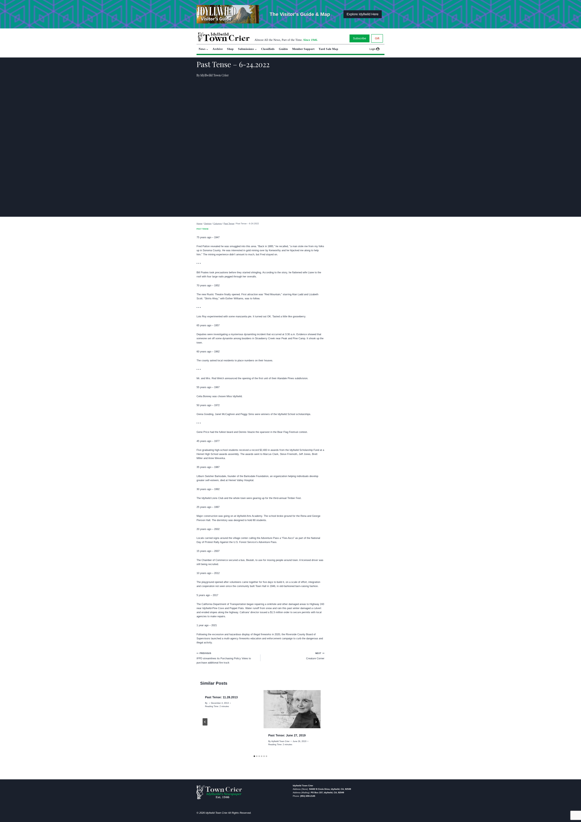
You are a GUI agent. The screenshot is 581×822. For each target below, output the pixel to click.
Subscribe (359, 38)
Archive (218, 49)
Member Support (303, 49)
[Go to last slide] (205, 722)
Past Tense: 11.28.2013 (221, 697)
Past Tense (203, 229)
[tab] (254, 756)
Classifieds (268, 49)
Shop (230, 49)
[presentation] (292, 709)
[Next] (315, 722)
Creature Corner (315, 656)
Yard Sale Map (328, 49)
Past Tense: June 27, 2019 (287, 735)
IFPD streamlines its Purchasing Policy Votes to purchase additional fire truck (224, 658)
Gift (377, 38)
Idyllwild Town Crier (280, 741)
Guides (283, 49)
